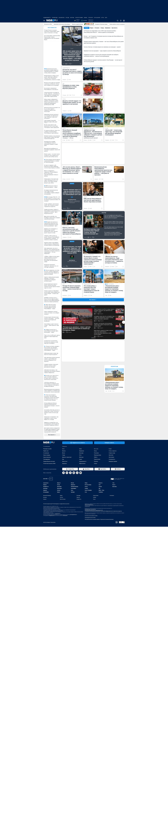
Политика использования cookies (91, 515)
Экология (111, 455)
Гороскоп (90, 17)
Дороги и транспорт (66, 457)
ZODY (106, 17)
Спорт (110, 448)
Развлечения (97, 459)
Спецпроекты (112, 459)
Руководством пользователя (90, 509)
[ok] (70, 472)
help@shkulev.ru (52, 515)
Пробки (84, 20)
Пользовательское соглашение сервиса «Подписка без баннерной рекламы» (99, 519)
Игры (102, 17)
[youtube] (80, 472)
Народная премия (113, 461)
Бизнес (64, 450)
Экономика (111, 457)
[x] (77, 472)
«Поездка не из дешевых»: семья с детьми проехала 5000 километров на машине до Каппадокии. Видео (76, 328)
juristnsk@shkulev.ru (73, 514)
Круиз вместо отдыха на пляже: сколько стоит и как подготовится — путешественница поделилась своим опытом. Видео (103, 332)
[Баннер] (89, 24)
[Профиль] (123, 20)
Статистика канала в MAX (49, 463)
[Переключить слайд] (123, 322)
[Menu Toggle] (44, 20)
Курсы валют (97, 17)
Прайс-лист (46, 450)
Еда (63, 459)
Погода (67, 17)
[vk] (67, 472)
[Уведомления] (120, 20)
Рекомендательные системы (90, 517)
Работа (95, 457)
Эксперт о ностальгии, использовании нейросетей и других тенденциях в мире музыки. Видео (103, 325)
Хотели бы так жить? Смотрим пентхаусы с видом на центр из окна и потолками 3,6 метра (72, 72)
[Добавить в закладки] (80, 64)
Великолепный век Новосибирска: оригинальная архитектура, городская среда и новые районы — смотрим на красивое (103, 171)
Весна (63, 453)
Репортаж (114, 366)
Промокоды (55, 17)
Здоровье (64, 463)
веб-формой (65, 515)
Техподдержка (46, 459)
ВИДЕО (93, 306)
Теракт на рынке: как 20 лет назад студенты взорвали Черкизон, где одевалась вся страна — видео (104, 310)
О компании (46, 453)
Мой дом (81, 457)
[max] (73, 472)
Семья (95, 463)
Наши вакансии (47, 457)
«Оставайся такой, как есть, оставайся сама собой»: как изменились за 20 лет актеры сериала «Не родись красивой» (104, 317)
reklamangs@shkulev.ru (89, 504)
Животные (64, 461)
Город (63, 455)
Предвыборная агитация (49, 461)
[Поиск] (117, 20)
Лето (80, 455)
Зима (80, 448)
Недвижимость (47, 17)
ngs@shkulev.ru (57, 513)
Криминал (81, 450)
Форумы (72, 17)
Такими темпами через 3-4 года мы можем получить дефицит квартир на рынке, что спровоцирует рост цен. (72, 192)
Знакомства (62, 17)
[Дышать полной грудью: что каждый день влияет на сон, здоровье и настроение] (93, 105)
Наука (80, 459)
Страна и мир (112, 453)
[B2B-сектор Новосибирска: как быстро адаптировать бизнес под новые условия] (93, 189)
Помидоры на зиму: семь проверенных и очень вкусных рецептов (71, 86)
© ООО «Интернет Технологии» (49, 522)
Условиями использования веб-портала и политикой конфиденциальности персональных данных (103, 511)
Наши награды (46, 455)
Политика (96, 453)
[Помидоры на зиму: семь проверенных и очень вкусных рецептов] (93, 89)
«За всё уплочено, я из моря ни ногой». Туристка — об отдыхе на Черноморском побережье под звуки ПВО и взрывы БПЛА (72, 250)
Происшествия (97, 455)
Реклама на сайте (47, 448)
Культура (81, 453)
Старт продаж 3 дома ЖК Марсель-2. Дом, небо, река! (50, 121)
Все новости (52, 27)
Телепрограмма (79, 17)
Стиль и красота (112, 450)
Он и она (96, 448)
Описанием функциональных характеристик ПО (94, 510)
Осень (95, 450)
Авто (63, 448)
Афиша (85, 17)
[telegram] (63, 472)
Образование (82, 463)
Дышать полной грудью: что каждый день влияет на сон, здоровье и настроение (72, 102)
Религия (96, 461)
